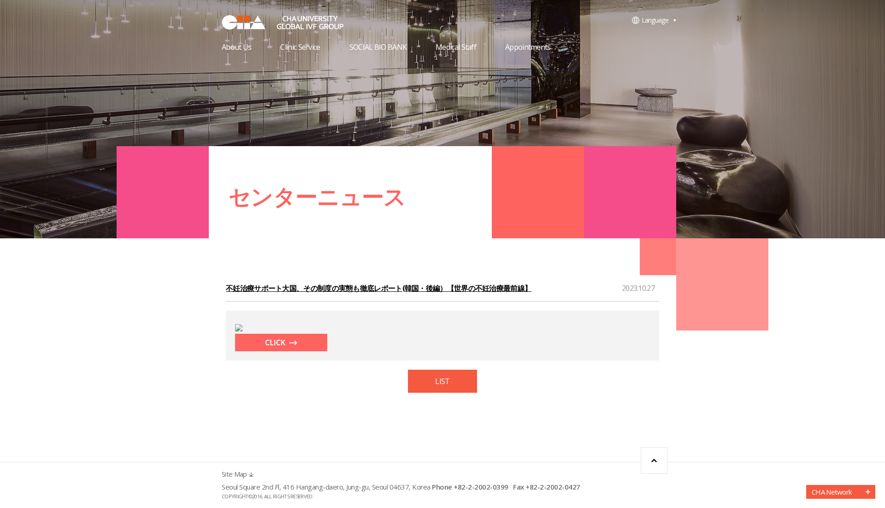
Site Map (234, 474)
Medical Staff (456, 47)
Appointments (528, 47)
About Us (236, 47)
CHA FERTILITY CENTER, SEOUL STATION (291, 22)
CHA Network (831, 491)
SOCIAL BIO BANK (378, 47)
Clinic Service (300, 47)
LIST (442, 381)
